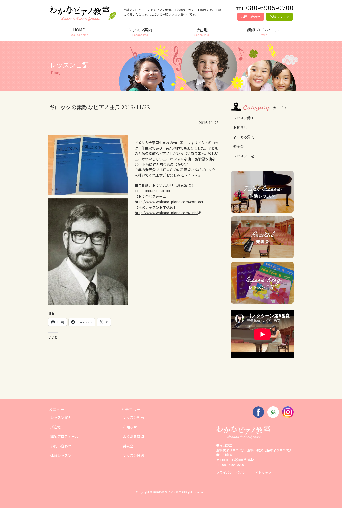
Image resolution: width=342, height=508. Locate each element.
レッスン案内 (60, 417)
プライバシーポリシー (232, 472)
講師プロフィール (64, 436)
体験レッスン (279, 16)
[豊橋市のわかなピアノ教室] (82, 20)
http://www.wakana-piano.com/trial (166, 212)
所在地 (55, 426)
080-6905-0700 (157, 190)
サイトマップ (261, 472)
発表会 (238, 146)
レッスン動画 (243, 117)
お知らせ (240, 127)
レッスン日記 (243, 155)
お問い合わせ (250, 16)
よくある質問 (243, 136)
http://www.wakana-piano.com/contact (169, 201)
